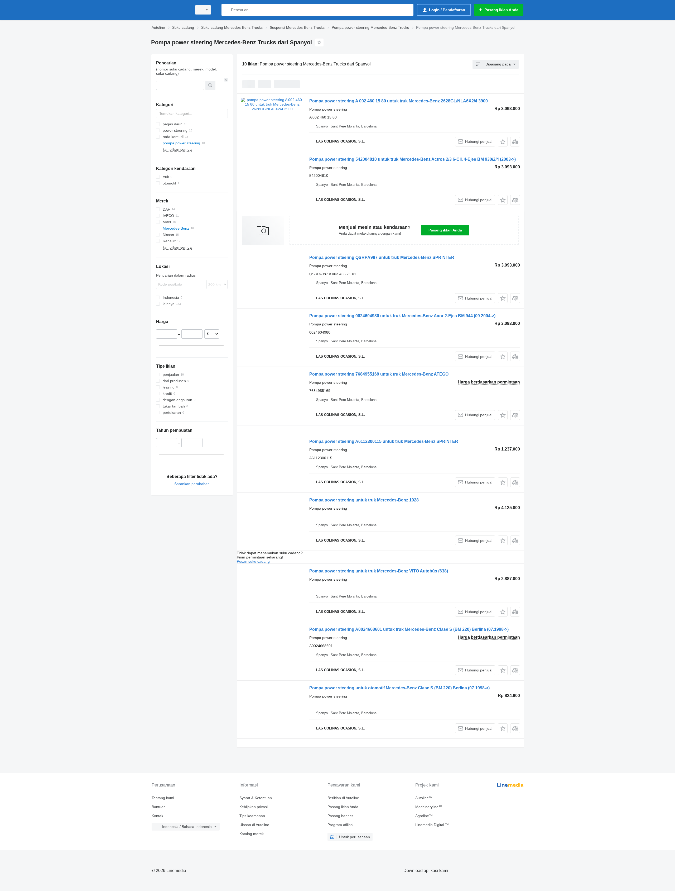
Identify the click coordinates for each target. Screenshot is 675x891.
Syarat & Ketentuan (255, 798)
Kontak (157, 816)
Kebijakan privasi (253, 807)
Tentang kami (163, 798)
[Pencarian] (226, 10)
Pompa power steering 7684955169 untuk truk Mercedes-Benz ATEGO (379, 374)
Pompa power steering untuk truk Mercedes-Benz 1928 (364, 500)
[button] (503, 141)
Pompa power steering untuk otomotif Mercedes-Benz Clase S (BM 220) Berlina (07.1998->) (399, 688)
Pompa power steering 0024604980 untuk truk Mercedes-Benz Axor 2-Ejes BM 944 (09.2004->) (402, 316)
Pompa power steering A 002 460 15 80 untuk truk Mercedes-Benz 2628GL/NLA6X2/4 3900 (398, 101)
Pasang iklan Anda (445, 230)
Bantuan (159, 807)
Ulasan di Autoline (254, 825)
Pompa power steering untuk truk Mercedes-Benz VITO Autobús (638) (378, 571)
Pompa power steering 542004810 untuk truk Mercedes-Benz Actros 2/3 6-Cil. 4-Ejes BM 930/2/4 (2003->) (412, 159)
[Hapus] (226, 80)
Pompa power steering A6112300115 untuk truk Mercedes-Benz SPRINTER (383, 441)
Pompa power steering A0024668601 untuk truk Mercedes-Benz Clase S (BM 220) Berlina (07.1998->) (409, 629)
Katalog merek (251, 834)
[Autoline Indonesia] (170, 9)
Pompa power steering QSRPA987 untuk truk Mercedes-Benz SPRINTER (381, 257)
